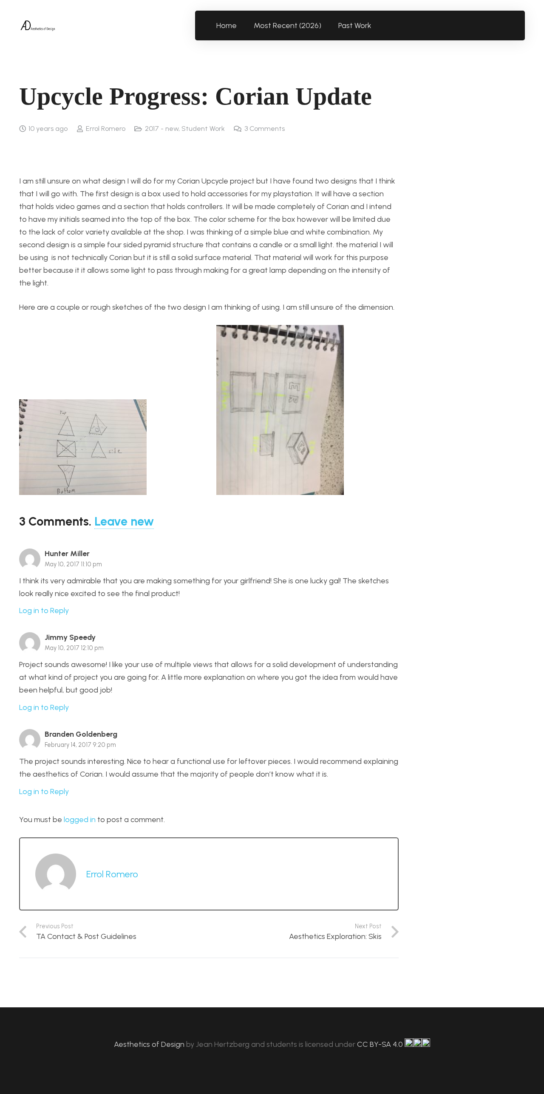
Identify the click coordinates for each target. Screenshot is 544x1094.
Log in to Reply (44, 610)
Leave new (124, 521)
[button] (376, 25)
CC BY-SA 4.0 (381, 1044)
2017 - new (161, 128)
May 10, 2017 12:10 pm (74, 648)
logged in (80, 819)
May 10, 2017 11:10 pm (73, 564)
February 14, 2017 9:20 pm (80, 745)
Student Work (203, 128)
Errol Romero (105, 128)
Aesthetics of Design (150, 1044)
